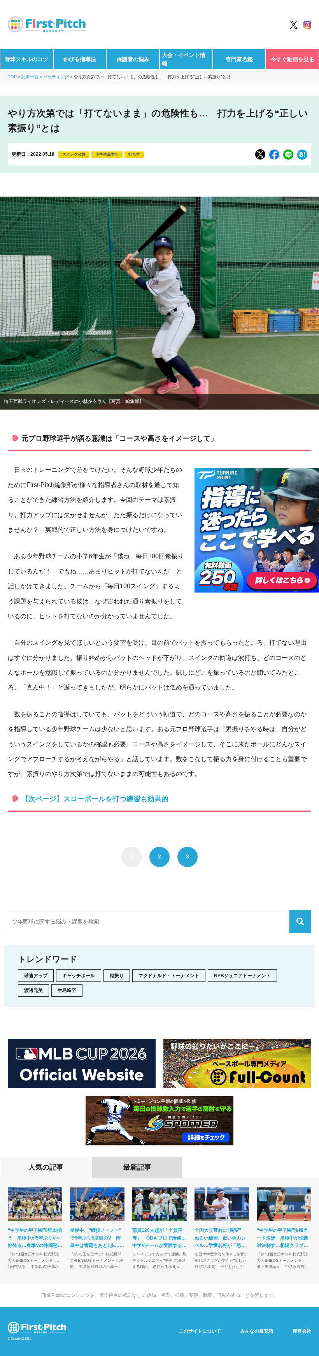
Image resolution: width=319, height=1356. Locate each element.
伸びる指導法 (79, 59)
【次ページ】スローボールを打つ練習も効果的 (94, 799)
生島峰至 (67, 990)
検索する (300, 921)
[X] (260, 154)
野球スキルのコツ (26, 59)
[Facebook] (274, 154)
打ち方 (134, 154)
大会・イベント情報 (183, 59)
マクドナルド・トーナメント (168, 975)
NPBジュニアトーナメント (242, 975)
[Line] (288, 154)
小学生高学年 (107, 154)
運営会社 (302, 1331)
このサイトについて (200, 1331)
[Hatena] (302, 154)
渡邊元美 (33, 990)
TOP (12, 76)
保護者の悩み (133, 59)
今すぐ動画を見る (292, 59)
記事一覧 (30, 76)
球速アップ (35, 975)
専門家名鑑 (239, 59)
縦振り (117, 975)
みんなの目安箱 (256, 1331)
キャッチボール (78, 975)
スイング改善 (74, 154)
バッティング (56, 76)
